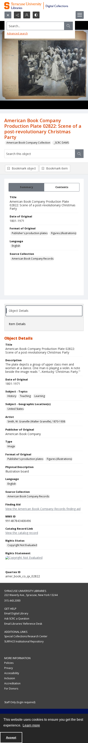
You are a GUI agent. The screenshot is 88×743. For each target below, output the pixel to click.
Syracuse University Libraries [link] (25, 591)
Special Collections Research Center (25, 636)
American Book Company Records (32, 258)
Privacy (8, 668)
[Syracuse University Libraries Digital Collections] (44, 5)
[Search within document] (79, 153)
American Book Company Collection (28, 142)
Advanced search (17, 33)
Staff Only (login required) (19, 702)
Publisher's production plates (29, 233)
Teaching (25, 396)
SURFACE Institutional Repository (24, 641)
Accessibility (11, 673)
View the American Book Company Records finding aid (43, 509)
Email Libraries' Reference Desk (23, 624)
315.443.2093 (12, 600)
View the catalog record (21, 533)
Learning (39, 396)
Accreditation (12, 683)
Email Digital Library (16, 613)
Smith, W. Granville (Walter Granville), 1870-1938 (36, 421)
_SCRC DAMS (61, 142)
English (16, 246)
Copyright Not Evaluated (22, 545)
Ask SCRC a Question (16, 618)
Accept (11, 737)
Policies (8, 663)
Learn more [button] (31, 725)
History (11, 396)
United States (15, 409)
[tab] (26, 187)
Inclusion (9, 678)
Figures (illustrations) (63, 233)
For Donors (11, 688)
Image (11, 446)
